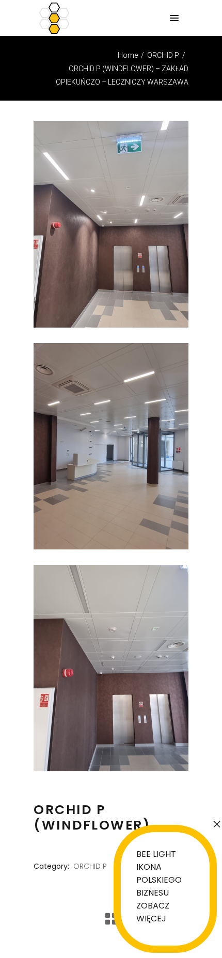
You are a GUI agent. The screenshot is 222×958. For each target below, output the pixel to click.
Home (128, 55)
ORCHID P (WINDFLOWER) (92, 817)
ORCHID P (163, 55)
